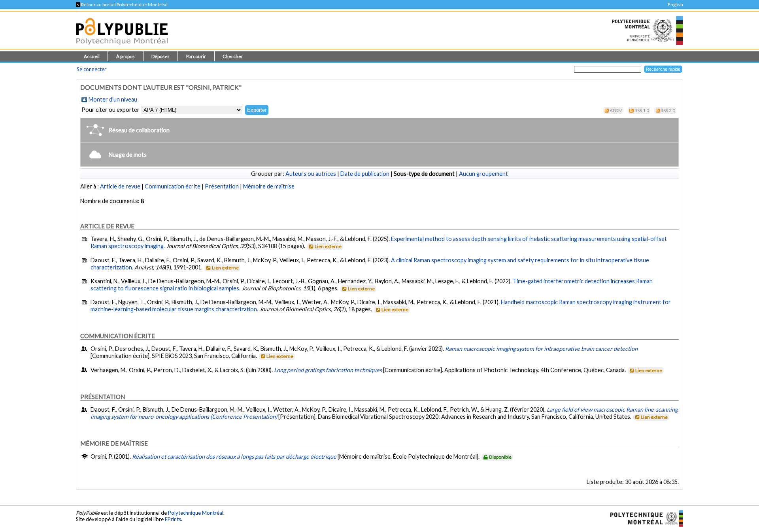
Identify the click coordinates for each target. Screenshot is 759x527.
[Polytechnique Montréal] (643, 517)
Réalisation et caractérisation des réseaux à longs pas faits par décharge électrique (234, 456)
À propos (125, 56)
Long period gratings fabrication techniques (328, 370)
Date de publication (364, 173)
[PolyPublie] (122, 46)
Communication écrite (172, 186)
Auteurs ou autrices (310, 173)
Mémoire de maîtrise (269, 186)
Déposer (160, 56)
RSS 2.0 (668, 110)
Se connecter (91, 69)
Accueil (92, 56)
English (675, 4)
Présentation (222, 186)
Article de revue (120, 186)
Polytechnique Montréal (195, 513)
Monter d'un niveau (113, 99)
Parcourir (196, 56)
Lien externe (328, 246)
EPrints (173, 519)
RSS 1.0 (641, 110)
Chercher (233, 56)
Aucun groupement (483, 173)
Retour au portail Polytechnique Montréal (122, 4)
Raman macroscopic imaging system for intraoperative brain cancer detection (541, 348)
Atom (616, 110)
